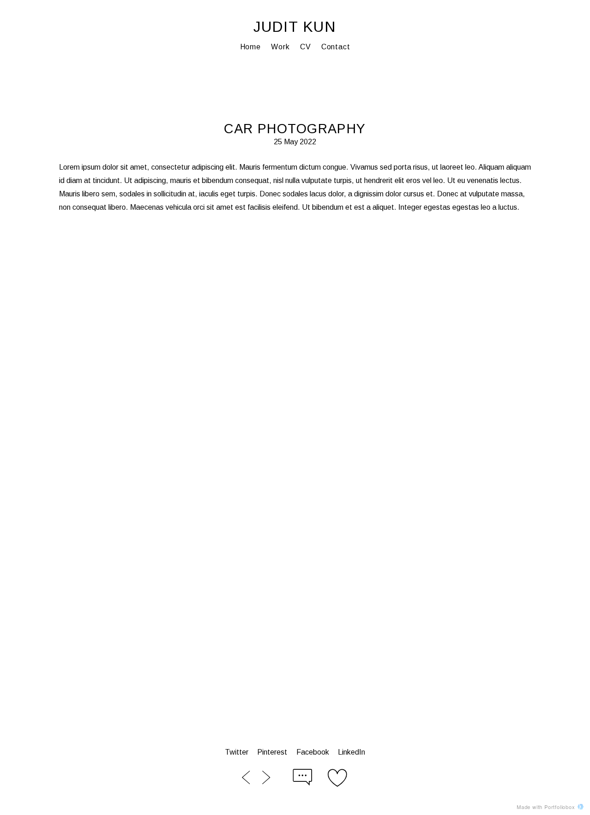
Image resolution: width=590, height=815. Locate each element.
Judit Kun (295, 26)
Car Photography (295, 128)
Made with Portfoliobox (546, 806)
